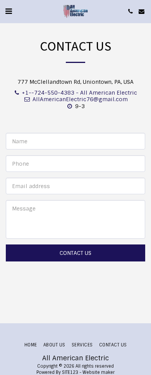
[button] (8, 11)
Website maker (98, 372)
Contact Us (75, 252)
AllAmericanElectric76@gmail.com (80, 99)
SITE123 (70, 372)
